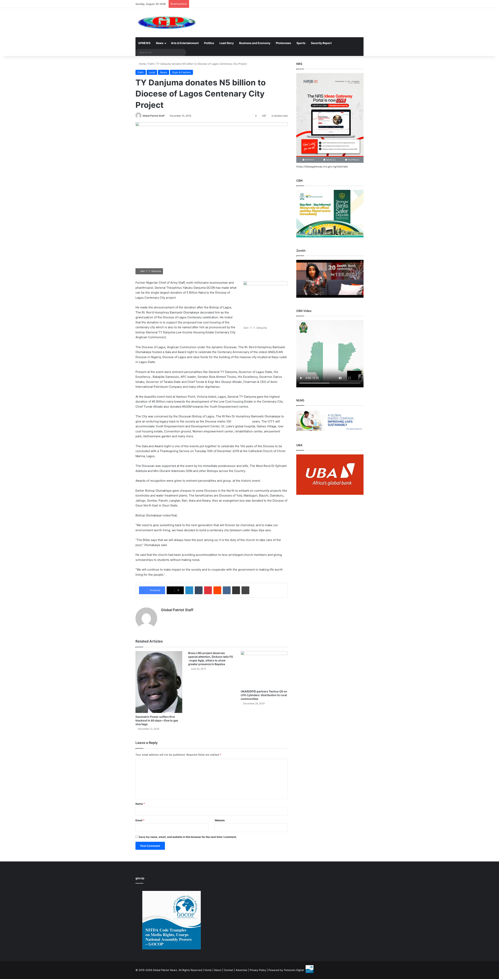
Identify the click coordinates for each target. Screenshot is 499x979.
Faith (151, 63)
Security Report (321, 43)
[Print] (245, 590)
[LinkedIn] (189, 590)
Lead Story (226, 43)
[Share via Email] (236, 590)
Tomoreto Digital (294, 970)
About (217, 970)
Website (220, 820)
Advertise (241, 970)
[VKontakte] (227, 590)
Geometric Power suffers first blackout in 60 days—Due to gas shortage (156, 720)
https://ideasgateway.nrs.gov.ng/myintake (322, 166)
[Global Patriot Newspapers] (165, 22)
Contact (228, 970)
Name (140, 803)
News (159, 43)
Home (142, 63)
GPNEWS (144, 43)
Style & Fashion (181, 72)
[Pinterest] (208, 590)
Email (139, 820)
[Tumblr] (199, 590)
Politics (209, 43)
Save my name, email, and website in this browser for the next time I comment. (188, 836)
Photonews (283, 43)
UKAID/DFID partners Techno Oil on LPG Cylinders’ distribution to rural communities (264, 695)
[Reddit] (217, 590)
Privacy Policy (258, 970)
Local (152, 72)
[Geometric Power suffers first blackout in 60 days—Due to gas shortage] (158, 682)
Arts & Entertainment (185, 43)
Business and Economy (254, 43)
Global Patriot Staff (153, 115)
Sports (300, 43)
